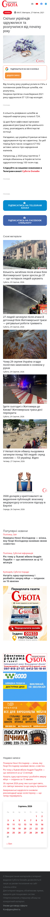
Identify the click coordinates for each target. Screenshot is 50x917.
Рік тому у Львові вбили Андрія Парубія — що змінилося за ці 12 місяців (23, 559)
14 (30, 824)
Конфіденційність (11, 909)
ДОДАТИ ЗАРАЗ (13, 75)
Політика (7, 534)
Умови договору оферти (15, 905)
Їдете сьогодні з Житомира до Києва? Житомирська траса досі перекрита (22, 410)
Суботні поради (21, 571)
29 (36, 832)
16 (42, 824)
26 (19, 832)
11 (13, 824)
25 (13, 832)
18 (13, 828)
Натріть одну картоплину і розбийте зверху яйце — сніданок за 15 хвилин (23, 578)
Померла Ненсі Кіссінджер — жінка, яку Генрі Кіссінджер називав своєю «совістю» (25, 540)
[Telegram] (46, 4)
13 (25, 824)
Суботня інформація (23, 553)
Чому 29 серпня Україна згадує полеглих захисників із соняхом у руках (23, 365)
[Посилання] (9, 4)
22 (36, 828)
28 (30, 832)
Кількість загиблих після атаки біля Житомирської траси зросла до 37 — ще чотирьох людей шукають (25, 275)
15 (36, 824)
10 (8, 824)
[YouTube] (37, 4)
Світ (15, 534)
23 (42, 828)
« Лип (9, 843)
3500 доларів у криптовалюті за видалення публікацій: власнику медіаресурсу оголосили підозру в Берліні (24, 500)
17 (8, 828)
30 (42, 832)
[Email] (32, 4)
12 (19, 824)
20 (25, 828)
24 (8, 832)
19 (19, 828)
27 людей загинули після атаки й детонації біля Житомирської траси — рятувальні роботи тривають (25, 320)
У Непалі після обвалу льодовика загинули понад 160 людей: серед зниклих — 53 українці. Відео (24, 454)
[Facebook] (41, 4)
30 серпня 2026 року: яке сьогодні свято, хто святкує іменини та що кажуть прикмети (25, 785)
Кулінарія (7, 571)
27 (25, 832)
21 (30, 828)
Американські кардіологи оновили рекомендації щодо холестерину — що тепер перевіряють (22, 793)
